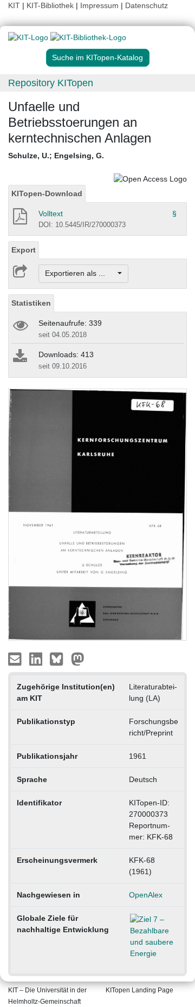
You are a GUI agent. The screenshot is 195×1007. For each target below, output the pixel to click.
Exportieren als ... (80, 273)
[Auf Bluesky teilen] (59, 658)
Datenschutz (146, 5)
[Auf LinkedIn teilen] (37, 658)
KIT (14, 5)
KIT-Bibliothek (51, 5)
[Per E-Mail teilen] (16, 658)
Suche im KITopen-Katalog (97, 57)
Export (23, 250)
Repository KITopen (50, 83)
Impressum (99, 5)
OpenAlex (145, 894)
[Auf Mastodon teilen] (77, 658)
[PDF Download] (19, 219)
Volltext (50, 213)
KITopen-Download (46, 193)
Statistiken (31, 303)
